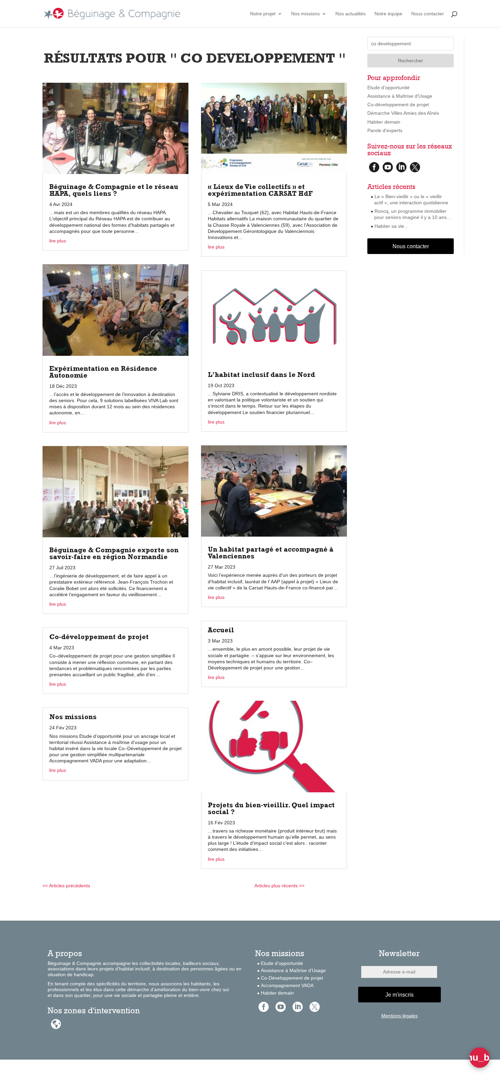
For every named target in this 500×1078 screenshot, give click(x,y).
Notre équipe (388, 13)
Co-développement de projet (99, 637)
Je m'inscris (399, 995)
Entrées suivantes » (325, 885)
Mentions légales (399, 1015)
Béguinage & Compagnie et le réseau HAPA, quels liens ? (113, 191)
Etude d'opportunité (388, 87)
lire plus (57, 240)
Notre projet (263, 13)
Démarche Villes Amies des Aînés (403, 113)
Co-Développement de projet (292, 978)
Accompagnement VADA (287, 985)
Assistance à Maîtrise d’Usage (293, 970)
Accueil (221, 631)
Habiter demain (383, 122)
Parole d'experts (384, 130)
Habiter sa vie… (391, 226)
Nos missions (305, 13)
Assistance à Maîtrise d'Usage (399, 96)
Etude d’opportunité (282, 963)
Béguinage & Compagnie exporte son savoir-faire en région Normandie (114, 554)
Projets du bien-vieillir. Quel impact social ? (271, 809)
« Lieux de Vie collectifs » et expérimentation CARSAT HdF (260, 191)
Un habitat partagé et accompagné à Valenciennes (270, 553)
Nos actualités (350, 13)
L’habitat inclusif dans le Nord (261, 375)
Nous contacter (427, 13)
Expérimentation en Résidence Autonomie (103, 373)
